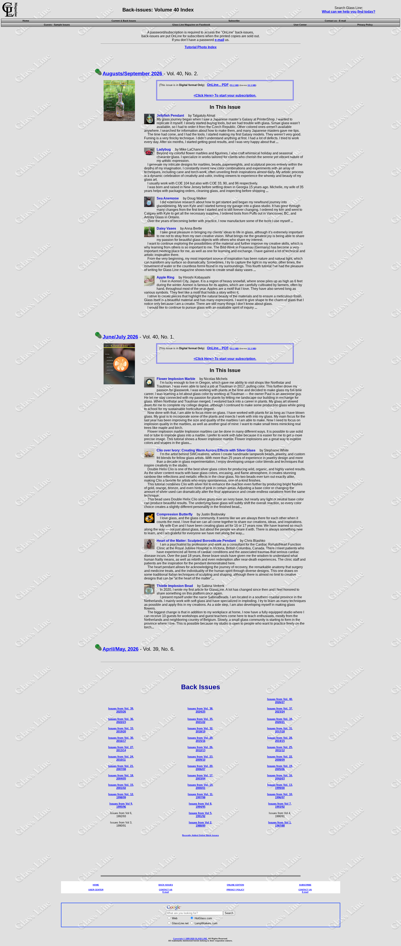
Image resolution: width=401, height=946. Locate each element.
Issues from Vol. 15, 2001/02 (121, 786)
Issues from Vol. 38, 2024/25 (200, 710)
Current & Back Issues (124, 20)
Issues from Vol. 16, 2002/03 (280, 777)
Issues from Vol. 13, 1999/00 (280, 786)
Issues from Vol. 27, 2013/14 (121, 749)
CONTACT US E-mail (165, 890)
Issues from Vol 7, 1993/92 (280, 805)
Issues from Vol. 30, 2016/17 (121, 739)
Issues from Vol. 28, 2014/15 (280, 739)
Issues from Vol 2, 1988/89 (200, 824)
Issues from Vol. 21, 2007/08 (121, 767)
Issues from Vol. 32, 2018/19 (200, 730)
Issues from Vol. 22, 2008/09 (280, 758)
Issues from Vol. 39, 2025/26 (121, 710)
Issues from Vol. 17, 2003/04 (200, 777)
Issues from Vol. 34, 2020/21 (280, 720)
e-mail (219, 40)
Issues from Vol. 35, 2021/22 (200, 720)
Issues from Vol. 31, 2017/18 (280, 730)
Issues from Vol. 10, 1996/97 (280, 796)
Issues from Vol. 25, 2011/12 (280, 749)
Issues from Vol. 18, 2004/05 (121, 777)
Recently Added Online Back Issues (200, 835)
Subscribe (234, 20)
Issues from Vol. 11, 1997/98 (200, 796)
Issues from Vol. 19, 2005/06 (280, 767)
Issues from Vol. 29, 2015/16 (200, 739)
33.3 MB (251, 85)
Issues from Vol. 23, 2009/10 (200, 758)
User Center (300, 24)
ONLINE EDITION (235, 885)
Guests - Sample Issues (57, 24)
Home (26, 20)
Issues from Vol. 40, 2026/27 (280, 701)
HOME (96, 885)
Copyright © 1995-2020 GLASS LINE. (190, 939)
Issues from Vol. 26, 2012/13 (200, 749)
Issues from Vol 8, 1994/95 (200, 805)
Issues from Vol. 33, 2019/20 (121, 730)
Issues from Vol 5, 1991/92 (200, 815)
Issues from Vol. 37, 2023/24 (280, 710)
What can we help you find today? (348, 11)
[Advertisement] (200, 860)
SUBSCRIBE (305, 885)
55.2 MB (234, 85)
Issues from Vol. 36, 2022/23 (121, 720)
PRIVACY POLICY (235, 889)
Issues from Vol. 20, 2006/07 (200, 767)
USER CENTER (95, 889)
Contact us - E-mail (335, 20)
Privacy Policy (365, 24)
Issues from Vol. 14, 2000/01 (200, 786)
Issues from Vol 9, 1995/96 (121, 805)
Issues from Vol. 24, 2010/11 (121, 758)
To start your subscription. (225, 95)
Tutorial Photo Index (201, 47)
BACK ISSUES (166, 885)
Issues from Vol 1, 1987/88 (280, 824)
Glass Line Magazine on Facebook (191, 24)
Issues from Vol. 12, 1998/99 (121, 796)
